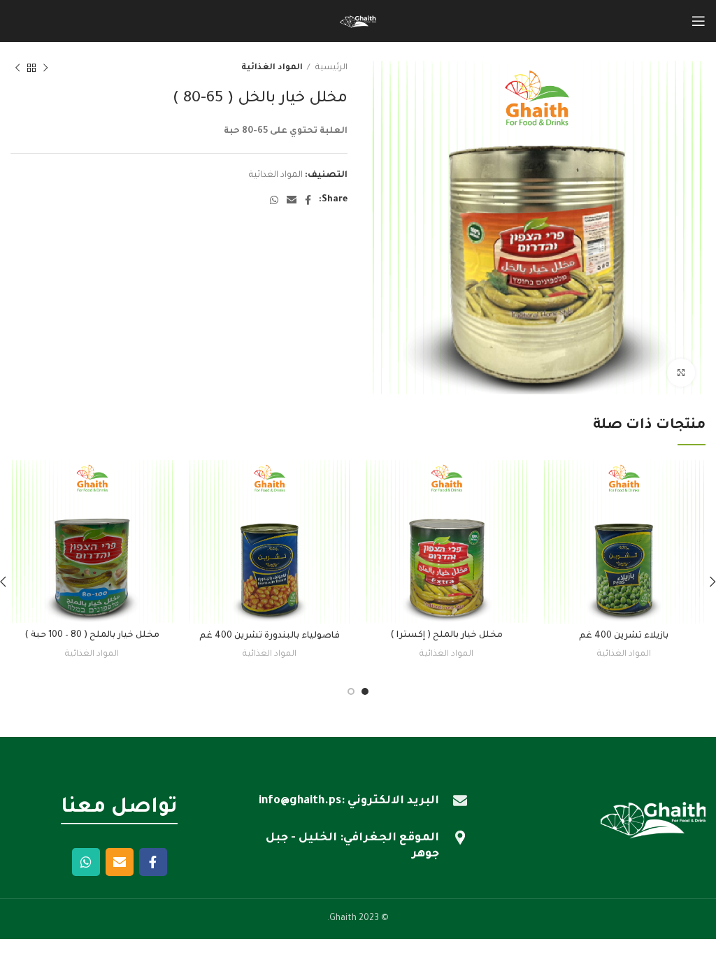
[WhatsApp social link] (274, 200)
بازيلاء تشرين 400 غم (623, 636)
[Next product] (17, 69)
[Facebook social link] (308, 200)
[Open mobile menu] (699, 21)
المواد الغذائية (272, 68)
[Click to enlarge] (681, 373)
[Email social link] (291, 200)
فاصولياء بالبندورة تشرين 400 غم (269, 636)
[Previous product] (45, 69)
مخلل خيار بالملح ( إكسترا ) (446, 635)
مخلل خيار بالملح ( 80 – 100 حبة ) (91, 635)
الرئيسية (330, 68)
